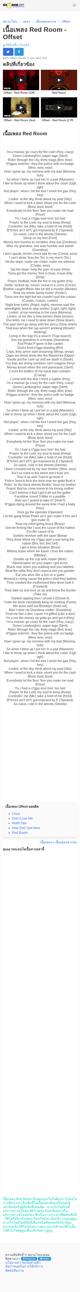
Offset (66, 21)
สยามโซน (10, 21)
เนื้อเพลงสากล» (66, 842)
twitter (46, 1258)
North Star (19, 823)
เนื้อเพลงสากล (46, 21)
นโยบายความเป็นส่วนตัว (23, 1262)
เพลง (26, 21)
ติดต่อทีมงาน (14, 1270)
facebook (30, 1258)
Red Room (20, 832)
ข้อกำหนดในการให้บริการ (24, 1266)
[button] (74, 5)
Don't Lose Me (22, 818)
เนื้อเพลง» (47, 842)
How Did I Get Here (26, 828)
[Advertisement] (40, 758)
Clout (16, 813)
